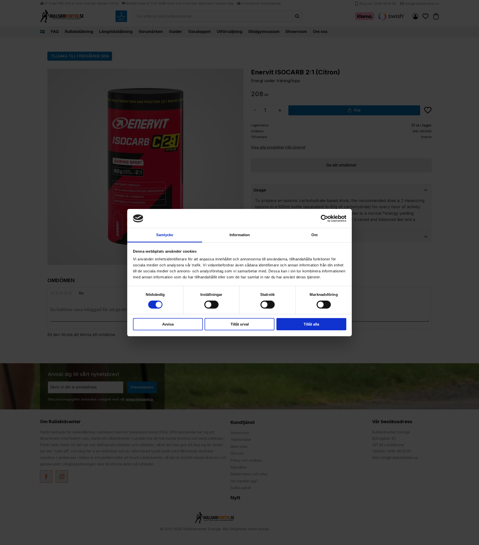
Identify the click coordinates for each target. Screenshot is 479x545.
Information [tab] (240, 235)
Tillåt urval (240, 324)
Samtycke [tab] (164, 235)
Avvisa (168, 324)
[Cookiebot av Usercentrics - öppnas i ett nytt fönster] (324, 218)
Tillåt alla (311, 324)
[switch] (211, 305)
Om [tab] (314, 235)
